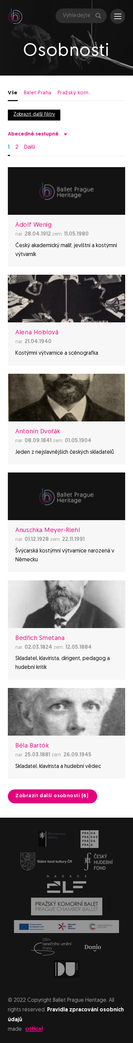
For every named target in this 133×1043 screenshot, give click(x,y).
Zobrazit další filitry (34, 114)
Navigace (117, 16)
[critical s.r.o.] (34, 1030)
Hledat (97, 16)
